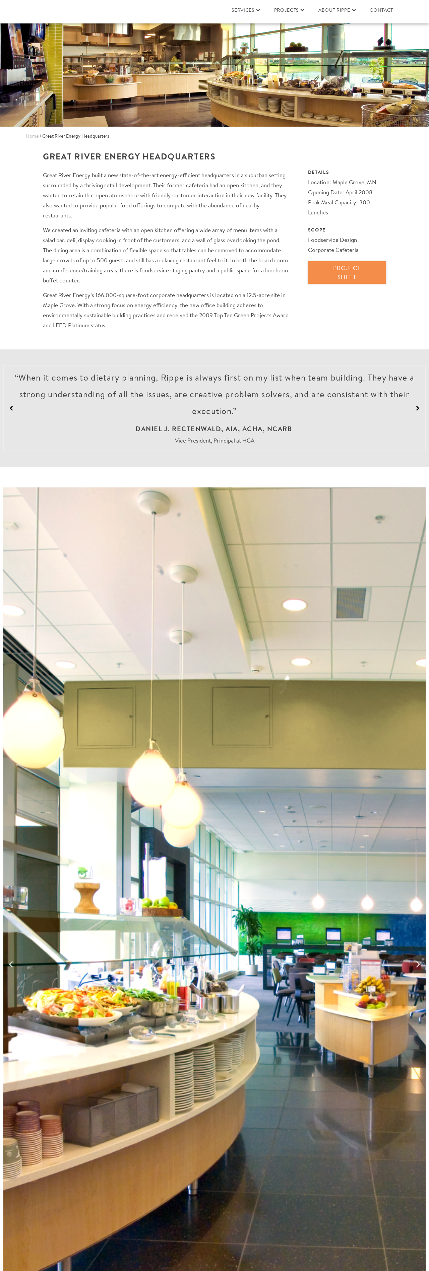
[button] (417, 408)
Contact (381, 10)
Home (32, 136)
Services (243, 10)
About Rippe (334, 10)
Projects (286, 10)
